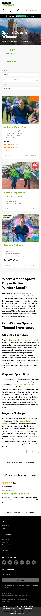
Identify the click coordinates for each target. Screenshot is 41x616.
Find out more (21, 613)
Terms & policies (7, 545)
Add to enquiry (30, 156)
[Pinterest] (16, 562)
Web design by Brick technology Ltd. (12, 599)
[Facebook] (4, 562)
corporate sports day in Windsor (22, 384)
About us (5, 542)
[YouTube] (10, 562)
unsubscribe (34, 585)
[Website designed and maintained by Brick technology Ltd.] (5, 601)
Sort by (4, 84)
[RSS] (34, 562)
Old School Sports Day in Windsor (15, 494)
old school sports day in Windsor (16, 340)
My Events (5, 525)
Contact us (5, 539)
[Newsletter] (28, 562)
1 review (15, 151)
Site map (5, 551)
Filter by (4, 70)
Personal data (6, 548)
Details (7, 156)
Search (4, 528)
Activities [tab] (11, 62)
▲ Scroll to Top (32, 451)
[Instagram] (22, 562)
